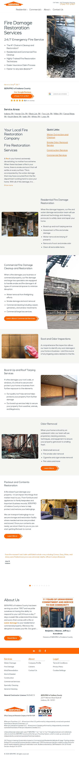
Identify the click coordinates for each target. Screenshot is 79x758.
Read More (12, 638)
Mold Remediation (11, 670)
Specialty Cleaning (11, 685)
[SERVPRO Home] (13, 4)
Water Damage (10, 663)
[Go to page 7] (44, 586)
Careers (31, 667)
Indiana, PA (8, 114)
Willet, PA (58, 114)
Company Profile (34, 663)
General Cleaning (10, 689)
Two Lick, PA (47, 114)
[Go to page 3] (35, 586)
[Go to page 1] (30, 586)
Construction (9, 678)
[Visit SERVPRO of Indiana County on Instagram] (39, 651)
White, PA (36, 116)
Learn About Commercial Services (20, 318)
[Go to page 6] (42, 586)
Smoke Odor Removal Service (57, 144)
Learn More (49, 468)
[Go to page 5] (39, 586)
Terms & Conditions (60, 663)
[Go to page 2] (32, 586)
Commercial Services (57, 155)
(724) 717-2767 (67, 4)
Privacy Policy (58, 667)
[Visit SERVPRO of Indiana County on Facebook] (45, 651)
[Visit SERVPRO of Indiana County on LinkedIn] (34, 651)
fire (7, 158)
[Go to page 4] (37, 586)
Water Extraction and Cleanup (57, 136)
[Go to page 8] (46, 586)
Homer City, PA (21, 114)
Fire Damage (9, 667)
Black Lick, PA (34, 114)
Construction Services (57, 150)
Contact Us (58, 9)
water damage (10, 623)
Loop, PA (45, 116)
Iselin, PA (26, 116)
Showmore (8, 185)
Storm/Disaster (10, 674)
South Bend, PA (14, 116)
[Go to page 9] (49, 586)
